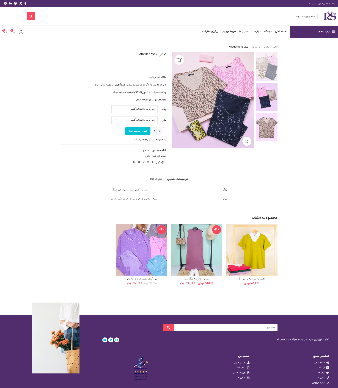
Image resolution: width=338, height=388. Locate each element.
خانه (275, 47)
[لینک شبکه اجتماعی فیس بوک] (25, 3)
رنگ (164, 109)
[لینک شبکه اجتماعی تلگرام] (5, 3)
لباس (266, 47)
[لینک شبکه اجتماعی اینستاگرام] (144, 162)
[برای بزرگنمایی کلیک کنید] (246, 141)
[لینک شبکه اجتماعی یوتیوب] (139, 162)
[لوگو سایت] (329, 16)
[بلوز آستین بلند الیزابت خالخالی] (141, 250)
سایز (164, 120)
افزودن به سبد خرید (138, 131)
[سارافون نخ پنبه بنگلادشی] (196, 250)
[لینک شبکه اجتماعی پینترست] (15, 3)
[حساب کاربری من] (20, 31)
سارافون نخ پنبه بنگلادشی (196, 279)
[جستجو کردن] (168, 327)
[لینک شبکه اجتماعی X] (20, 3)
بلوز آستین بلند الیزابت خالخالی (141, 279)
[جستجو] (31, 16)
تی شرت (256, 47)
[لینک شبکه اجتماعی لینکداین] (10, 3)
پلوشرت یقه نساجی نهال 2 (252, 279)
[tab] (177, 177)
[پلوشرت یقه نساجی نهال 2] (251, 250)
